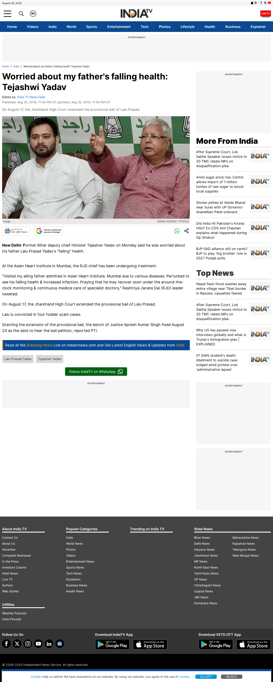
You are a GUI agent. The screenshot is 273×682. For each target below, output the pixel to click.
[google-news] (59, 643)
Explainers (73, 579)
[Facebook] (6, 643)
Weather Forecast (14, 613)
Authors (7, 585)
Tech (145, 26)
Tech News (74, 573)
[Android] (256, 2)
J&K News (201, 597)
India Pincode (11, 619)
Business (233, 26)
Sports (91, 26)
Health (210, 26)
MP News (200, 561)
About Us (8, 543)
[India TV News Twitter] (265, 2)
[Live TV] (265, 13)
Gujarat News (203, 591)
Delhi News (202, 543)
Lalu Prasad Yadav (18, 359)
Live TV (7, 579)
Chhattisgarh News (207, 585)
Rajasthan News (243, 543)
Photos (165, 26)
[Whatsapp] (177, 231)
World (71, 26)
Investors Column (14, 567)
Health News (75, 591)
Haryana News (204, 549)
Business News (76, 585)
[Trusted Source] (49, 231)
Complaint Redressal (16, 555)
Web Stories (10, 591)
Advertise (8, 549)
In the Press (10, 561)
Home (12, 26)
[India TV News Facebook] (261, 2)
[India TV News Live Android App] (112, 644)
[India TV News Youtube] (269, 2)
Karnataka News (205, 603)
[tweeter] (17, 643)
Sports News (75, 567)
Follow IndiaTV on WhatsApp (92, 371)
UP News (200, 579)
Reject (231, 676)
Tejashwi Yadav (49, 359)
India (53, 26)
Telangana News (244, 549)
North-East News (206, 567)
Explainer (258, 26)
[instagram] (27, 643)
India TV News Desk (31, 97)
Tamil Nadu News (206, 573)
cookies (184, 676)
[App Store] (150, 644)
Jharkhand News (206, 555)
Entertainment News (80, 561)
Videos (32, 26)
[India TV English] (136, 13)
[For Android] (216, 644)
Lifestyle (188, 26)
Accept (206, 676)
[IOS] (252, 2)
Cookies (36, 676)
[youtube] (38, 643)
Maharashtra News (245, 537)
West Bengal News (245, 555)
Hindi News (10, 573)
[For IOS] (253, 644)
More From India (227, 141)
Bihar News (202, 537)
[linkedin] (49, 643)
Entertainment (119, 26)
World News (74, 543)
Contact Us (10, 537)
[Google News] (16, 231)
